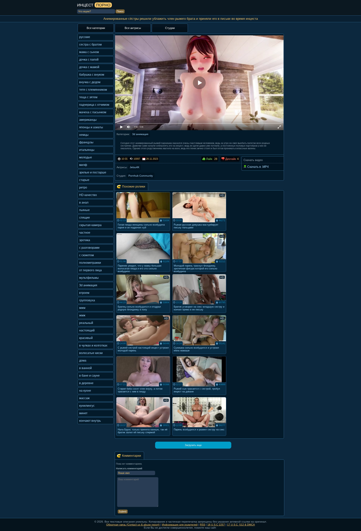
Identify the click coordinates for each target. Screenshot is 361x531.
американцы (88, 119)
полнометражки (90, 262)
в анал (83, 202)
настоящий (87, 330)
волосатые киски (91, 353)
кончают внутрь (90, 420)
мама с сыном (89, 52)
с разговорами (89, 247)
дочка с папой (89, 59)
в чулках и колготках (93, 345)
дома (82, 360)
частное (84, 232)
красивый (86, 338)
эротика (84, 240)
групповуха (87, 300)
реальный (86, 322)
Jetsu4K (134, 167)
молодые (85, 157)
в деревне (86, 383)
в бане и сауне (89, 375)
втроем (84, 292)
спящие (84, 217)
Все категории (96, 28)
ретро (83, 187)
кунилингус (87, 405)
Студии (170, 28)
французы (86, 142)
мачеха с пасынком (92, 112)
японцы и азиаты (91, 127)
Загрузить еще (193, 445)
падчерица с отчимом (94, 104)
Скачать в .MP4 (257, 166)
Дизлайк (230, 158)
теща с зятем (88, 97)
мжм (82, 307)
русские (84, 37)
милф (83, 164)
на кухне (85, 390)
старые (84, 180)
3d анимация (88, 285)
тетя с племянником (93, 89)
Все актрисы (133, 28)
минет (83, 413)
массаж (84, 398)
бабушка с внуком (91, 74)
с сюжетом (86, 255)
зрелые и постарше (92, 172)
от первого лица (90, 270)
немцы (84, 134)
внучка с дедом (89, 82)
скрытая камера (90, 225)
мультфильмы (89, 277)
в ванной (85, 368)
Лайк (208, 158)
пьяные (84, 210)
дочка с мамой (89, 67)
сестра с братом (90, 44)
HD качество (88, 195)
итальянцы (86, 149)
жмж (82, 315)
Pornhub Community (140, 175)
